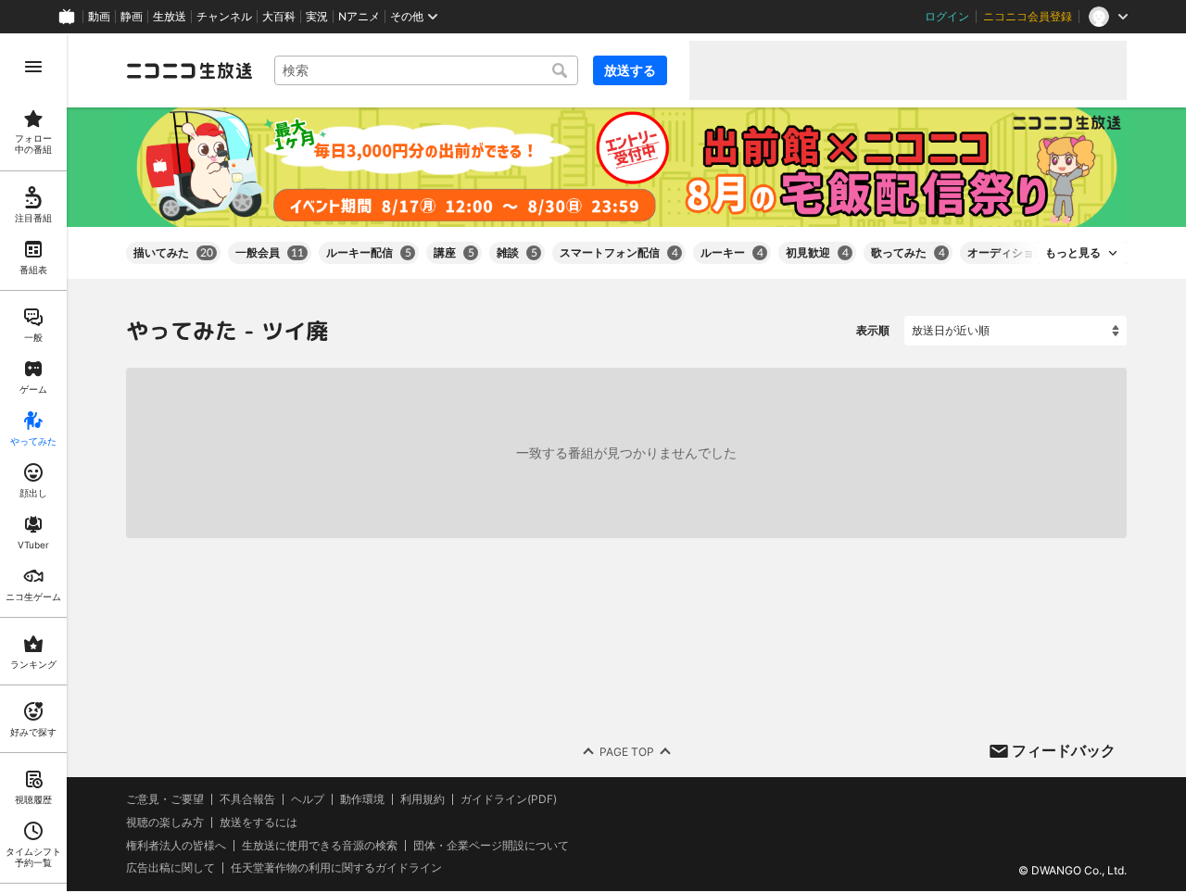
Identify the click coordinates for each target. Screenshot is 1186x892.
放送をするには (258, 822)
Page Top (626, 752)
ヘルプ (307, 799)
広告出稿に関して (170, 868)
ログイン (947, 16)
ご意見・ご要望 (165, 799)
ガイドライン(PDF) (509, 799)
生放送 (169, 16)
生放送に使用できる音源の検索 (319, 845)
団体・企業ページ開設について (491, 845)
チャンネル (224, 16)
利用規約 (422, 799)
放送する (630, 70)
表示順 (873, 330)
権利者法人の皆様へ (176, 845)
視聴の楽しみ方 (165, 822)
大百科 (279, 16)
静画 (131, 16)
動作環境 (362, 799)
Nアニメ (359, 16)
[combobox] (426, 70)
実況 (317, 16)
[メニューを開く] (33, 66)
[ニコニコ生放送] (189, 70)
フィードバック (1064, 750)
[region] (33, 462)
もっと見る (1073, 252)
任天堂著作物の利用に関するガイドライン (336, 868)
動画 (99, 16)
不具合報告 (247, 799)
